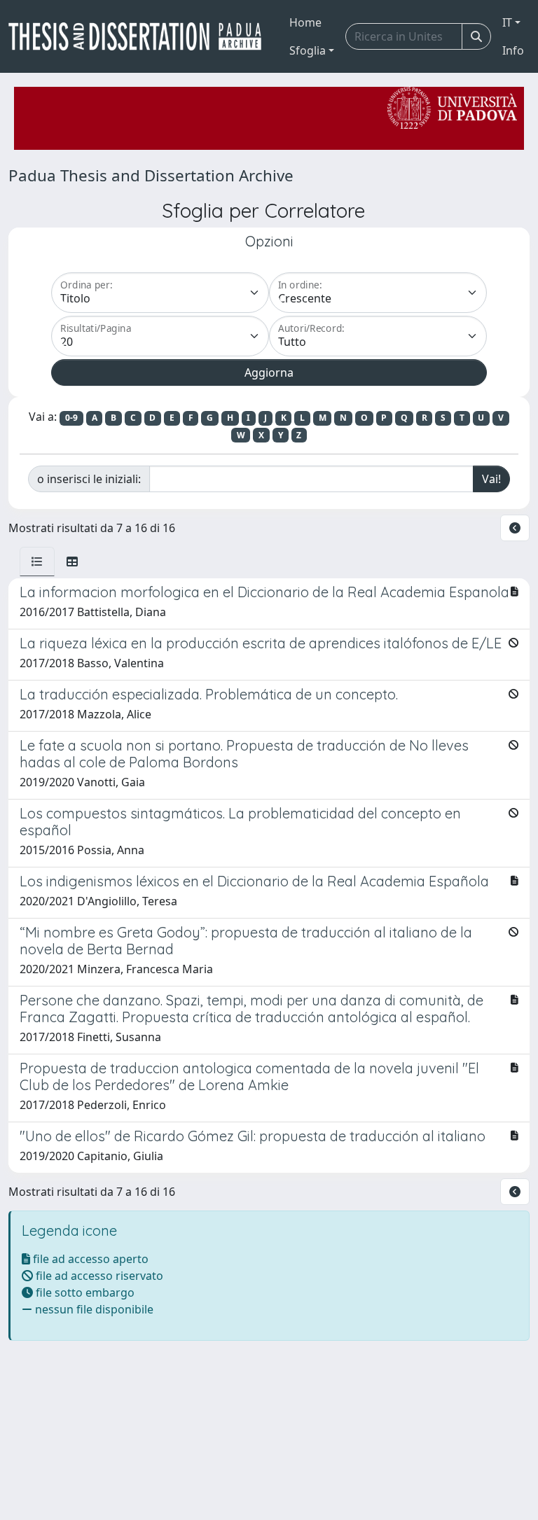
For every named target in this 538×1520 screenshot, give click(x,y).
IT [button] (507, 22)
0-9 (71, 418)
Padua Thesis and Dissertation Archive (151, 175)
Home (305, 22)
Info (513, 50)
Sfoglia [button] (307, 50)
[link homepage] (140, 36)
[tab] (37, 561)
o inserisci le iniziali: (89, 479)
